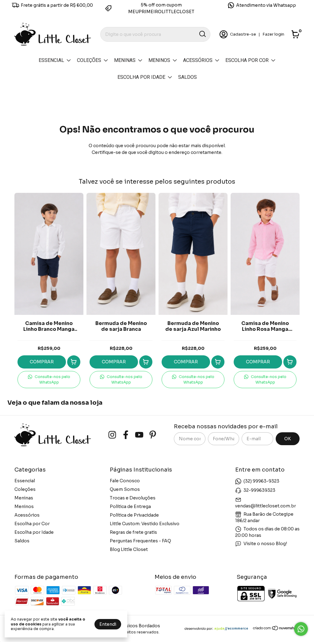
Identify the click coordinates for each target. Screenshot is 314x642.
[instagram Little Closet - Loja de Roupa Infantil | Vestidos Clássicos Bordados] (112, 435)
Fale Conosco (125, 480)
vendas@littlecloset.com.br (265, 506)
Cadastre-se (243, 34)
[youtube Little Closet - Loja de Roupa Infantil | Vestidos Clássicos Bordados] (139, 435)
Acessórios (198, 60)
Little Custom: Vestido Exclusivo (144, 523)
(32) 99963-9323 (261, 481)
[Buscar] (202, 34)
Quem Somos (125, 489)
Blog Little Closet (129, 549)
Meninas (125, 60)
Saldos (187, 77)
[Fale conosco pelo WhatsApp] (301, 629)
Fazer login (273, 34)
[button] (48, 379)
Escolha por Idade (141, 77)
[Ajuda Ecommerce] (218, 629)
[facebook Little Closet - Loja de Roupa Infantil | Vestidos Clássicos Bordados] (125, 435)
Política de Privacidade (134, 515)
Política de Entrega (130, 506)
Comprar (42, 362)
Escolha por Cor (247, 60)
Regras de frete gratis (133, 532)
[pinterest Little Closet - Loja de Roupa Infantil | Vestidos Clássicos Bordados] (152, 435)
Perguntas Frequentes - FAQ (140, 541)
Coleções (89, 60)
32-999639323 (259, 490)
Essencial (51, 60)
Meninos (159, 60)
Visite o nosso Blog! (265, 543)
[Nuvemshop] (276, 629)
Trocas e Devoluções (132, 498)
